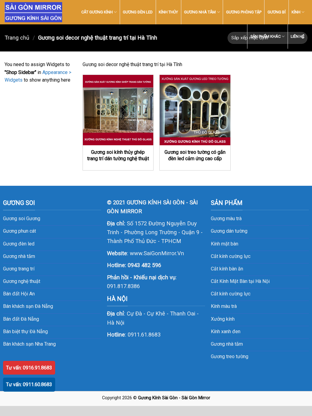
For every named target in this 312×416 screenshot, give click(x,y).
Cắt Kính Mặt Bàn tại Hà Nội (240, 281)
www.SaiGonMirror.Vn (157, 253)
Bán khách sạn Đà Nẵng (28, 306)
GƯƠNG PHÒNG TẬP (243, 12)
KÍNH (296, 12)
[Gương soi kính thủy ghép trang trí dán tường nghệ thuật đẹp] (118, 110)
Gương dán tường (229, 231)
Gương (33, 218)
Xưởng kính (223, 319)
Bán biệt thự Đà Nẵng (25, 331)
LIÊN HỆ (297, 36)
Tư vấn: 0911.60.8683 (29, 384)
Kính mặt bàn (224, 244)
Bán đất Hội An (19, 294)
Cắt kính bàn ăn (227, 269)
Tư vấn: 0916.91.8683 (29, 368)
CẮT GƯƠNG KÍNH (97, 12)
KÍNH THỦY (168, 12)
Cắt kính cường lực (230, 256)
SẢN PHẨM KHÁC (265, 36)
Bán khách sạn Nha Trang (29, 344)
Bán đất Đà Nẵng (21, 319)
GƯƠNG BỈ (276, 12)
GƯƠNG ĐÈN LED (138, 12)
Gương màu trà (226, 218)
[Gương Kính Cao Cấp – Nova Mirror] (33, 12)
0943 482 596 (144, 265)
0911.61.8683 (144, 334)
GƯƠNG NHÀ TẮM (200, 12)
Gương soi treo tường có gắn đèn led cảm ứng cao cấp (195, 155)
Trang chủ (17, 37)
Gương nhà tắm (227, 344)
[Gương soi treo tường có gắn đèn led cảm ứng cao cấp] (195, 110)
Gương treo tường (229, 356)
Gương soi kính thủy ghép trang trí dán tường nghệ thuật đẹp (118, 158)
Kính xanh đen (225, 331)
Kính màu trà (224, 306)
